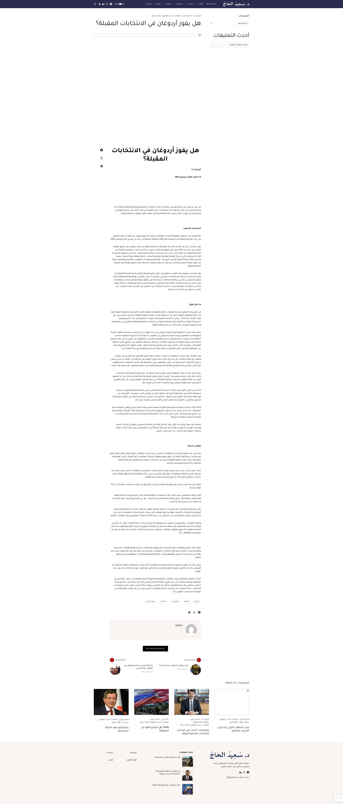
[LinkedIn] (103, 4)
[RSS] (100, 4)
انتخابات (163, 602)
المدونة (133, 753)
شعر (111, 760)
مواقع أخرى (233, 722)
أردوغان (196, 602)
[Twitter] (107, 4)
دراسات (109, 753)
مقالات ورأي (156, 16)
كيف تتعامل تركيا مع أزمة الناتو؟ (166, 785)
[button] (119, 4)
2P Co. (229, 777)
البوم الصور (132, 760)
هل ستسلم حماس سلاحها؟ (167, 757)
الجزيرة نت (197, 16)
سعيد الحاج (150, 602)
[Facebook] (111, 4)
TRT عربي (165, 719)
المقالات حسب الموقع (172, 16)
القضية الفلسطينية (201, 722)
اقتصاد (186, 602)
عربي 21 (125, 722)
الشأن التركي (187, 16)
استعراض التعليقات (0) (155, 649)
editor (179, 625)
